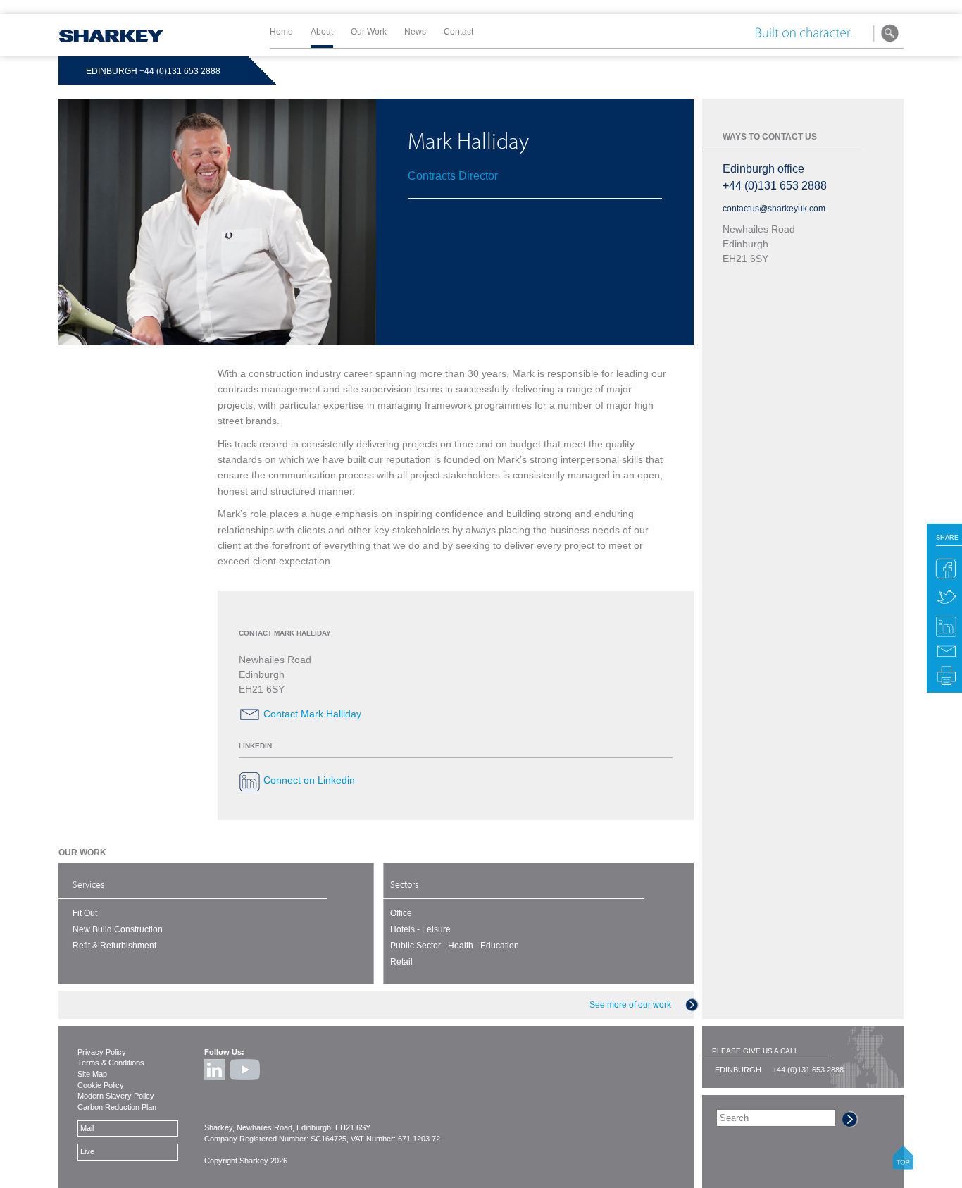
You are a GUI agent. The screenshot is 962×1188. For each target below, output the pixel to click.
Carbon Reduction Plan (116, 1107)
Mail (87, 1128)
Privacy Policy (101, 1052)
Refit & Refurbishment (114, 946)
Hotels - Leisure (420, 929)
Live (87, 1151)
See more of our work (630, 1005)
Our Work (369, 32)
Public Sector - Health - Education (454, 946)
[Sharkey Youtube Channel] (246, 1083)
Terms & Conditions (110, 1062)
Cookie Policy (100, 1085)
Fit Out (85, 913)
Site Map (92, 1074)
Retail (401, 962)
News (415, 32)
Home (281, 32)
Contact (458, 32)
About (322, 32)
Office (401, 913)
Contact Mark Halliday (312, 714)
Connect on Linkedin (309, 780)
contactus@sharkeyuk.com (774, 209)
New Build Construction (118, 929)
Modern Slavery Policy (115, 1095)
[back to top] (902, 1166)
